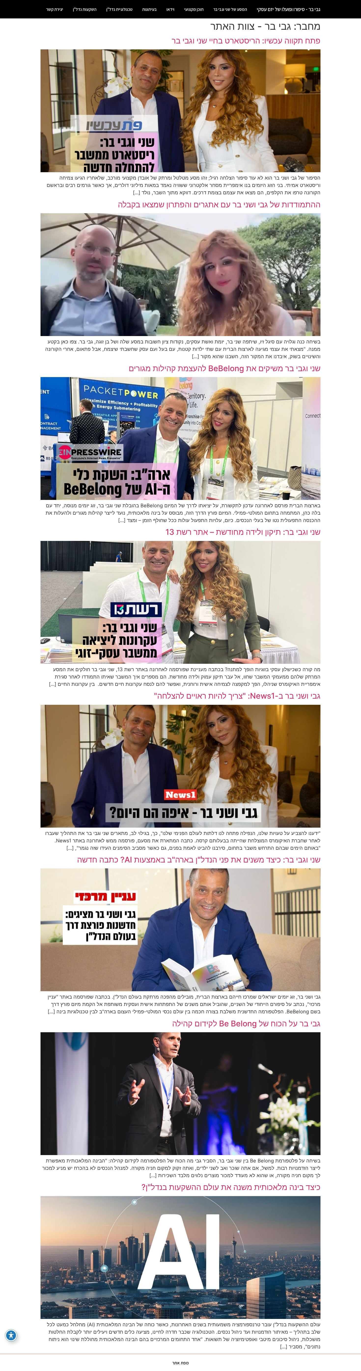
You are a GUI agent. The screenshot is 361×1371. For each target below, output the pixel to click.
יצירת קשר (54, 9)
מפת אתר (180, 1363)
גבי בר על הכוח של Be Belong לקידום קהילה (246, 1023)
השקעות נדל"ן (85, 9)
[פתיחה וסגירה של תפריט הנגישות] (11, 1335)
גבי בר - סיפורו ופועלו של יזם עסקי (288, 9)
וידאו (170, 9)
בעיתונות (149, 9)
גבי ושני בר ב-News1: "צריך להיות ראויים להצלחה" (237, 696)
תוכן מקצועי (194, 9)
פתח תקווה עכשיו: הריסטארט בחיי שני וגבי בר (246, 40)
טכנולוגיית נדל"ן (119, 9)
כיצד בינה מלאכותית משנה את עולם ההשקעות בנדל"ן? (230, 1187)
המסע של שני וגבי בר (230, 9)
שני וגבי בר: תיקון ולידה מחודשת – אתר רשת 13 (243, 532)
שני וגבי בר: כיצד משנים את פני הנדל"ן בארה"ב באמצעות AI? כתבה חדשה (198, 859)
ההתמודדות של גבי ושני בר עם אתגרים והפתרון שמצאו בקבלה (219, 204)
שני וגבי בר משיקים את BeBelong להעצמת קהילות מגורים (224, 368)
